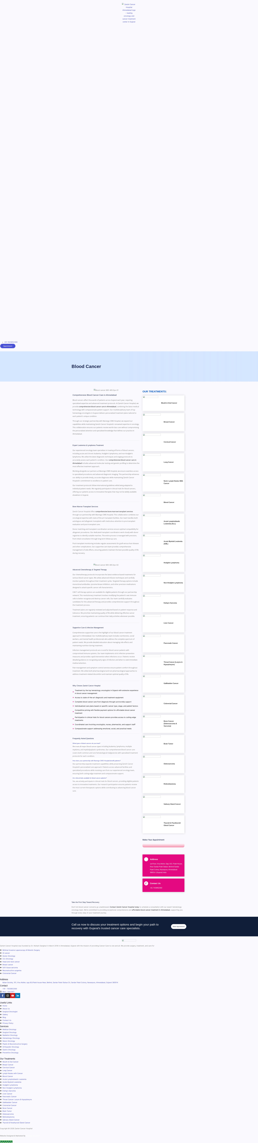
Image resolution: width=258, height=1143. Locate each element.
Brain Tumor (168, 744)
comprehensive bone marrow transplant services (114, 511)
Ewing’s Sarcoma (170, 603)
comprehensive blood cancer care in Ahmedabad (97, 406)
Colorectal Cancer (170, 703)
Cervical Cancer (170, 442)
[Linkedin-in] (17, 995)
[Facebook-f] (2, 995)
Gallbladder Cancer (171, 683)
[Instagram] (7, 995)
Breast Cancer (169, 422)
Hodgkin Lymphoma (171, 563)
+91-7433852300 (10, 342)
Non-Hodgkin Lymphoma (173, 583)
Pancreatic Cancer (171, 643)
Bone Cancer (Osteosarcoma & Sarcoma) (170, 723)
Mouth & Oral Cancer (169, 403)
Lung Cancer (169, 462)
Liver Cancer (168, 623)
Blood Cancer (169, 502)
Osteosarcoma (169, 764)
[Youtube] (12, 995)
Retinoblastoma (170, 784)
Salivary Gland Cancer (172, 804)
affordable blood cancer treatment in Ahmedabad (151, 910)
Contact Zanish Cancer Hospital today (124, 907)
